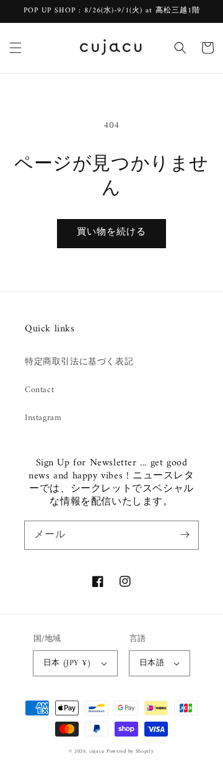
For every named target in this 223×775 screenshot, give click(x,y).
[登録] (184, 535)
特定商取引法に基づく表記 (79, 362)
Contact (39, 390)
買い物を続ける (111, 232)
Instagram (43, 418)
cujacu (96, 751)
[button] (15, 47)
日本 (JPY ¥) (67, 663)
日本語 (151, 663)
